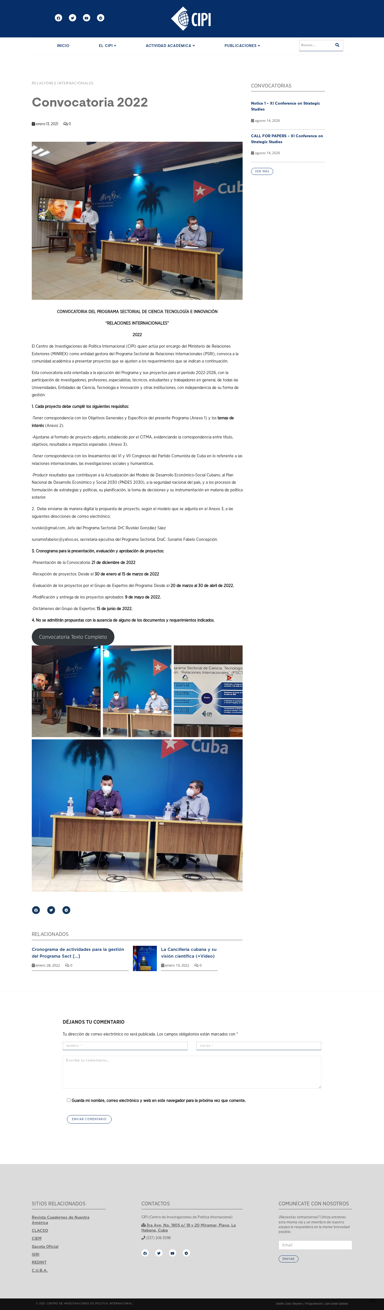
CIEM (37, 1238)
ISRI (35, 1254)
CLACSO (40, 1230)
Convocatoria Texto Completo (73, 636)
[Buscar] (337, 45)
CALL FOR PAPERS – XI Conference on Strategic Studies (287, 139)
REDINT (39, 1262)
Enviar (289, 1259)
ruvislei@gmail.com (48, 528)
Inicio (63, 46)
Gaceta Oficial (45, 1246)
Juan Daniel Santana (336, 1303)
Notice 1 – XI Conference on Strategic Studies (285, 106)
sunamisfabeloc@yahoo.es (55, 539)
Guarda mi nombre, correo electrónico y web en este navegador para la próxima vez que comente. (159, 1101)
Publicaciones (241, 46)
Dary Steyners (294, 1303)
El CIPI (106, 46)
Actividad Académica (169, 46)
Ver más (262, 171)
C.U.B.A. (40, 1270)
